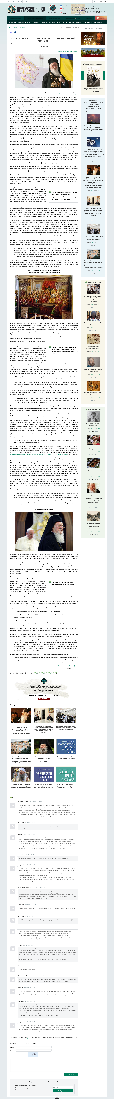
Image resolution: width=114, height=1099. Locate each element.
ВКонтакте (18, 1043)
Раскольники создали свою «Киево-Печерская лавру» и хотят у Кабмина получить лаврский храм (93, 237)
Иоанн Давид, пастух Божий (93, 423)
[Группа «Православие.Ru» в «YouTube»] (18, 1)
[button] (76, 14)
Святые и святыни (62, 22)
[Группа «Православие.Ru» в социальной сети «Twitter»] (13, 1)
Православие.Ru (24, 1038)
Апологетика (35, 22)
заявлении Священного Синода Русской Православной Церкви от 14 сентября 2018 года (39, 455)
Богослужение (98, 22)
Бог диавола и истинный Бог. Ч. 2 (93, 323)
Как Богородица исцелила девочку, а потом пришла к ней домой (93, 471)
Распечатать (77, 27)
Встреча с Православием (35, 18)
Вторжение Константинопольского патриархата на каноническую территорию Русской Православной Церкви (93, 105)
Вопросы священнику (73, 18)
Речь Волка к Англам (93, 346)
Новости (89, 18)
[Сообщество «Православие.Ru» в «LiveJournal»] (16, 1)
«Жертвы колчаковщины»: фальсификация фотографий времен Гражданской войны (93, 524)
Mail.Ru (24, 1043)
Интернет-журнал (54, 18)
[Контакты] (26, 1)
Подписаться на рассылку (101, 1)
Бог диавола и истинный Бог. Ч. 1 (93, 392)
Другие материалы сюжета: (93, 112)
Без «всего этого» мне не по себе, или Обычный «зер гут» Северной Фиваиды (93, 297)
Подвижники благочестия (75, 22)
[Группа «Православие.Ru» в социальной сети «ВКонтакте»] (8, 1)
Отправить (71, 1074)
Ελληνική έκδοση (65, 6)
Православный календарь (52, 13)
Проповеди (27, 22)
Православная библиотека (48, 22)
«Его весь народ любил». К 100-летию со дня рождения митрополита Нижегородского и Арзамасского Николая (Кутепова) (93, 497)
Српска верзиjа (65, 9)
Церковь (15, 27)
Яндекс (21, 1043)
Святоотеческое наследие (15, 22)
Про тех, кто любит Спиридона (93, 447)
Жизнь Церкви (88, 22)
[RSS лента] (24, 1)
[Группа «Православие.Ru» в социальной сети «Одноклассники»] (11, 1)
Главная (10, 27)
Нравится (11, 32)
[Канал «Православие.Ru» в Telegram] (21, 1)
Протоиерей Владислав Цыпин (68, 51)
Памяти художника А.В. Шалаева (93, 369)
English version (65, 12)
